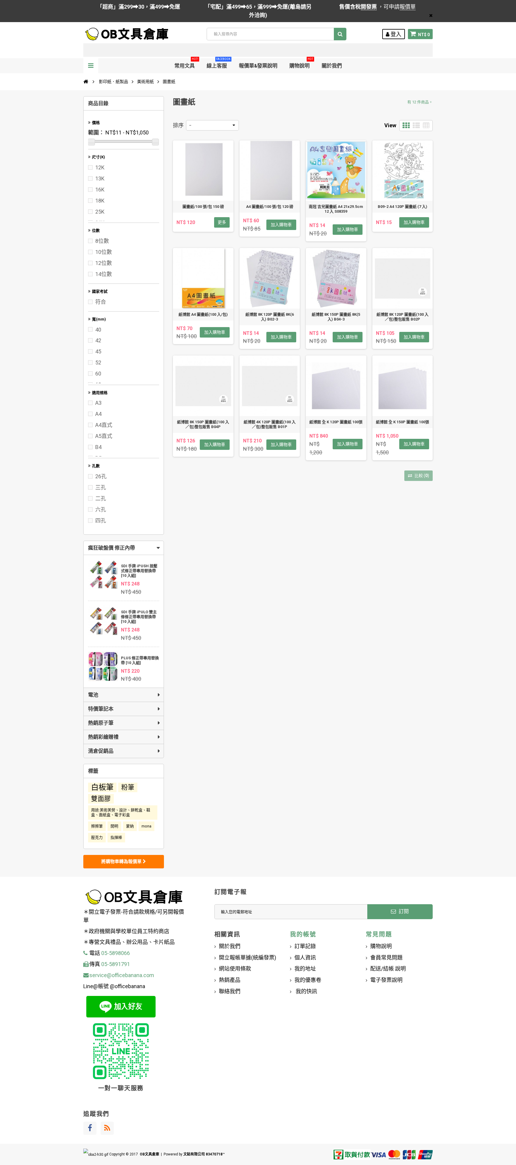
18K (100, 200)
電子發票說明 (386, 980)
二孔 (100, 498)
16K (100, 189)
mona (146, 826)
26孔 (101, 476)
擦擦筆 (97, 826)
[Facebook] (89, 1128)
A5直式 (103, 436)
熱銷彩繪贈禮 (103, 737)
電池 (93, 695)
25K (100, 212)
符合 (100, 302)
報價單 (408, 7)
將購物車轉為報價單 (122, 861)
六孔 (100, 509)
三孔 (100, 487)
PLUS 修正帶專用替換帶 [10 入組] (140, 660)
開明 (114, 826)
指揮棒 (116, 837)
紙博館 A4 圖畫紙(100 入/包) (203, 314)
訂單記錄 (305, 946)
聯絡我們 (229, 991)
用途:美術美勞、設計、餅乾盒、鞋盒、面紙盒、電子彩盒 (120, 812)
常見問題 (379, 934)
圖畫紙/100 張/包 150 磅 (203, 206)
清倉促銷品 (100, 751)
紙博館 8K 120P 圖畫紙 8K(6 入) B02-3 (269, 316)
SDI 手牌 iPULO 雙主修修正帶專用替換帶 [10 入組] (139, 617)
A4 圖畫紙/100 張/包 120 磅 (269, 206)
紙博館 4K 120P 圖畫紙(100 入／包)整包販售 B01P (270, 424)
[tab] (123, 548)
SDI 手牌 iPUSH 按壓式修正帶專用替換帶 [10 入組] (139, 571)
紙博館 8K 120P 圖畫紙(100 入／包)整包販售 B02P (403, 316)
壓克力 (97, 837)
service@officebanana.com (121, 975)
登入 (395, 34)
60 (98, 373)
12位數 (103, 263)
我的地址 (305, 968)
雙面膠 (101, 798)
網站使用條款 (235, 968)
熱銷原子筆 (100, 723)
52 (98, 362)
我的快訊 (305, 991)
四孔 (100, 520)
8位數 (102, 241)
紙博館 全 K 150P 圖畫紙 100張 (402, 422)
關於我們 (332, 66)
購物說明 (301, 63)
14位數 (103, 274)
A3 (98, 403)
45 (98, 351)
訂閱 (403, 911)
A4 (98, 414)
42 (98, 340)
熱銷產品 (229, 980)
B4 (98, 447)
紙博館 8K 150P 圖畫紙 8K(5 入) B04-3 (336, 316)
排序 (178, 125)
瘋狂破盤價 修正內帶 (111, 548)
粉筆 (127, 787)
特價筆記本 (100, 709)
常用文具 (186, 63)
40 (98, 329)
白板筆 (102, 787)
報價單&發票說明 (258, 66)
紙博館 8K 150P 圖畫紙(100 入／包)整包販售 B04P (203, 424)
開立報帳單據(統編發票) (247, 957)
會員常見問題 (386, 957)
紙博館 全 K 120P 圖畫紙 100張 (336, 422)
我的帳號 (303, 934)
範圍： (96, 132)
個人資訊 (305, 957)
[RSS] (107, 1128)
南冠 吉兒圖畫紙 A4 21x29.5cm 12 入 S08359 (336, 209)
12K (100, 167)
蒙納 (130, 826)
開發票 (369, 7)
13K (100, 178)
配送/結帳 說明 (388, 968)
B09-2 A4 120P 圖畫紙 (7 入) (402, 206)
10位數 (103, 252)
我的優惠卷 (307, 980)
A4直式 (103, 425)
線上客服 (219, 63)
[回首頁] (85, 81)
